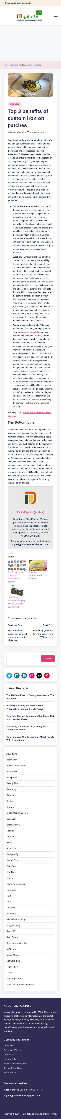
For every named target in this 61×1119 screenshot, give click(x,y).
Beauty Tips (12, 783)
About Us (8, 1045)
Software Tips (13, 961)
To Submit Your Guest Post (30, 1090)
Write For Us (10, 1072)
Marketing (11, 913)
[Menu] (55, 16)
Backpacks (11, 777)
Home (6, 65)
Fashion (10, 831)
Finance (10, 836)
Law (8, 901)
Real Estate (12, 937)
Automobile (12, 771)
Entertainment (13, 825)
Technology (12, 967)
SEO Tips (11, 949)
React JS (10, 931)
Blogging (10, 795)
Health (9, 878)
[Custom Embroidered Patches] (38, 565)
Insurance (11, 890)
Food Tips (11, 848)
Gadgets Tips (13, 854)
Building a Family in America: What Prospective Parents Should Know (25, 707)
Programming (13, 925)
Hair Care (11, 872)
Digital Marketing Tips (17, 813)
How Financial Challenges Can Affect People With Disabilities (30, 738)
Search (47, 658)
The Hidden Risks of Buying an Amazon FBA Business (30, 697)
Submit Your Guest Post (15, 1063)
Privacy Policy (10, 1059)
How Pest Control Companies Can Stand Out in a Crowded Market (30, 717)
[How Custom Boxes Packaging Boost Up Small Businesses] (17, 590)
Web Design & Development (20, 984)
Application (11, 760)
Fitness (10, 842)
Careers (10, 807)
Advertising (11, 754)
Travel (9, 973)
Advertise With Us (12, 1050)
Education (11, 819)
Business (14, 104)
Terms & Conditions (13, 1068)
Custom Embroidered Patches (35, 575)
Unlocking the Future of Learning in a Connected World (26, 728)
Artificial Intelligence (16, 765)
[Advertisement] (30, 43)
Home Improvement (16, 884)
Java (8, 896)
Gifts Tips (11, 866)
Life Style (10, 907)
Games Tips (12, 860)
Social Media (12, 955)
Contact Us (9, 1054)
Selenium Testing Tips (17, 943)
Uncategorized (13, 978)
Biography (11, 789)
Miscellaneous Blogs (16, 919)
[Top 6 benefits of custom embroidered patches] (17, 565)
